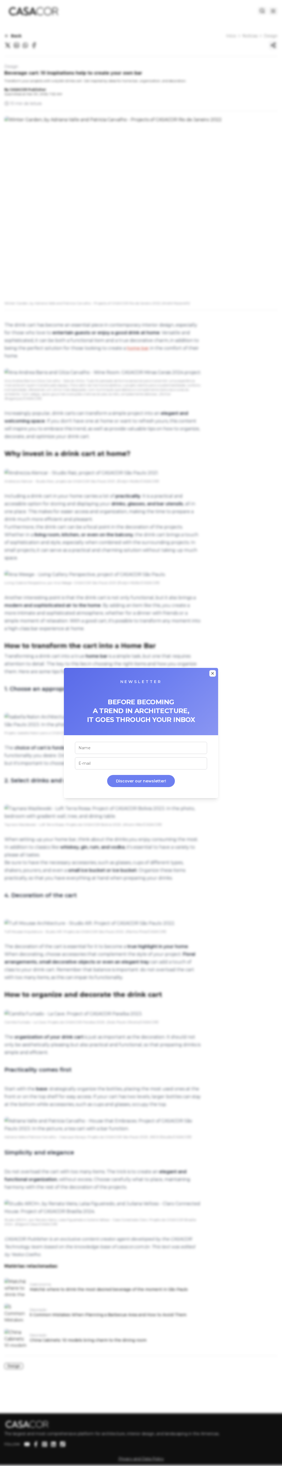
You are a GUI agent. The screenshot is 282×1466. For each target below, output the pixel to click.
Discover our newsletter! (141, 781)
